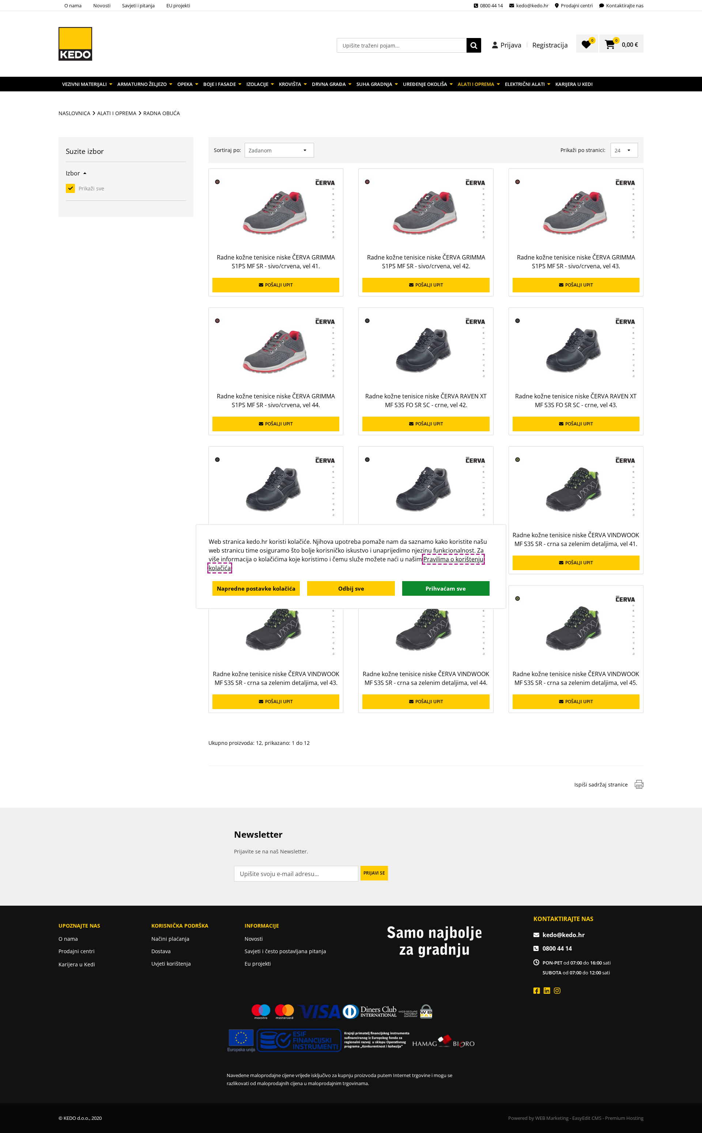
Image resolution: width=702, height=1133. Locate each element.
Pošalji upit (279, 285)
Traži (474, 45)
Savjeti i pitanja (138, 5)
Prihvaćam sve (446, 588)
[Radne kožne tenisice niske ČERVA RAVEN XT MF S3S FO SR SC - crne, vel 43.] (576, 350)
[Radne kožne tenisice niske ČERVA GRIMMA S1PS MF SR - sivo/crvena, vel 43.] (576, 211)
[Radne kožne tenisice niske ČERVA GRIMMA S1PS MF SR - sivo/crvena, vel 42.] (425, 211)
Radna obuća (161, 113)
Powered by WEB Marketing (538, 1118)
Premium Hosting (624, 1118)
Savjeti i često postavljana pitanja (285, 951)
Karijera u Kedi (574, 84)
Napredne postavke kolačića (256, 588)
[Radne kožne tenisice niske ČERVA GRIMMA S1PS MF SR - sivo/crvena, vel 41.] (275, 211)
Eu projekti (258, 963)
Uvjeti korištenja (171, 963)
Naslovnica (74, 113)
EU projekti (178, 5)
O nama (73, 5)
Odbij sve (351, 588)
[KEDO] (75, 44)
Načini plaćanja (170, 938)
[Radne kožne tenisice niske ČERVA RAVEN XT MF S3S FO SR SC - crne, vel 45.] (425, 489)
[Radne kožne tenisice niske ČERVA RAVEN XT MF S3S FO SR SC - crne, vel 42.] (425, 350)
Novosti (101, 5)
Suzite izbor (85, 152)
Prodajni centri (76, 951)
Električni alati (525, 84)
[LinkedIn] (547, 991)
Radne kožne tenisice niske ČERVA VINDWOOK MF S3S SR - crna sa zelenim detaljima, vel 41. (576, 539)
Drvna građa (329, 84)
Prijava (511, 45)
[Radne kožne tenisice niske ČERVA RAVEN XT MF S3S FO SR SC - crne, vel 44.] (275, 489)
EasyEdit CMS (586, 1118)
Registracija (550, 45)
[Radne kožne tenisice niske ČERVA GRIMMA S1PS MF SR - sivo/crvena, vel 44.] (275, 350)
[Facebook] (536, 991)
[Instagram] (557, 991)
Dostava (161, 951)
